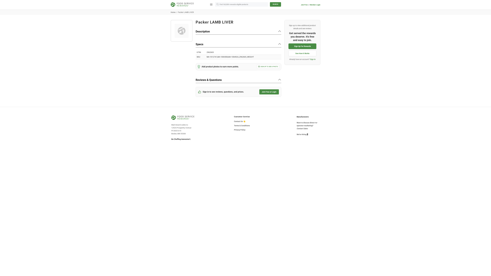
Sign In (313, 59)
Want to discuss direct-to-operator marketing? (307, 126)
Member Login (315, 5)
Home (173, 12)
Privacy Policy (239, 130)
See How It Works (302, 53)
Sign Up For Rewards (302, 46)
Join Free (304, 5)
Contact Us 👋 (239, 121)
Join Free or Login (269, 92)
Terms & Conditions (242, 126)
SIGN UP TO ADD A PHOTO (269, 66)
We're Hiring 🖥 (302, 134)
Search (275, 4)
